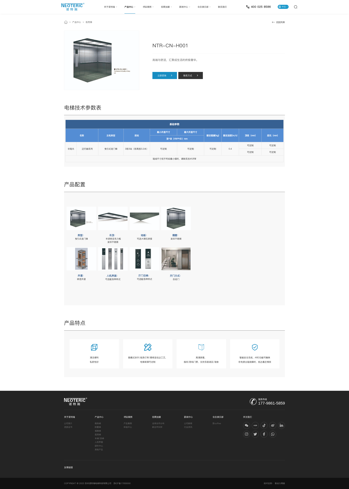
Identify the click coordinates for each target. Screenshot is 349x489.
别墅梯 (98, 427)
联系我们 (222, 6)
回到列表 (280, 22)
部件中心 (99, 445)
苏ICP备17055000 (121, 483)
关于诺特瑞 (109, 6)
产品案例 (128, 423)
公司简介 (68, 423)
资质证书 (68, 427)
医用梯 (89, 22)
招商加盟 (165, 6)
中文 (284, 6)
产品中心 (128, 6)
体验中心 (128, 427)
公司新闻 (188, 423)
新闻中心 (183, 6)
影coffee (217, 423)
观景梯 (98, 430)
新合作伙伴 (157, 427)
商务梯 (98, 423)
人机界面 (99, 442)
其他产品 (99, 449)
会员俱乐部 (203, 6)
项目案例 (147, 6)
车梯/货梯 (99, 438)
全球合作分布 (158, 423)
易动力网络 (280, 483)
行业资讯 (188, 427)
